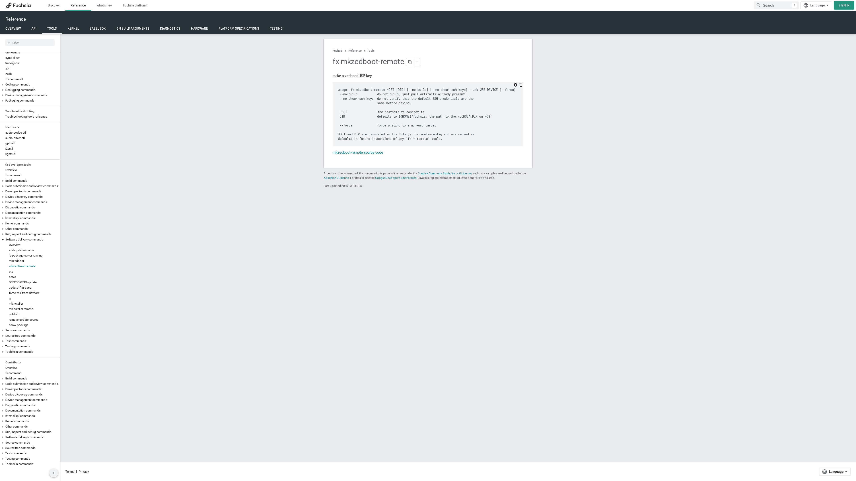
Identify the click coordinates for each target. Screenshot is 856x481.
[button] (30, 84)
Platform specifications (238, 28)
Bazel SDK (98, 28)
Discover (54, 5)
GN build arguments (132, 28)
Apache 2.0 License (336, 177)
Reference (78, 5)
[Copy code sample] (520, 85)
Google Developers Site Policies (395, 177)
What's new (105, 5)
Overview (13, 28)
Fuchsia (338, 50)
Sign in (844, 5)
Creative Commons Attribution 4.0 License (444, 173)
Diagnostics (170, 28)
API (33, 28)
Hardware (199, 28)
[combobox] (776, 5)
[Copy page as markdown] (410, 62)
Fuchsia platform (135, 5)
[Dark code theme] (515, 85)
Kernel (73, 28)
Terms (69, 471)
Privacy (84, 471)
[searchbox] (30, 42)
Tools (52, 28)
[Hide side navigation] (53, 473)
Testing (276, 28)
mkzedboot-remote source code (358, 152)
